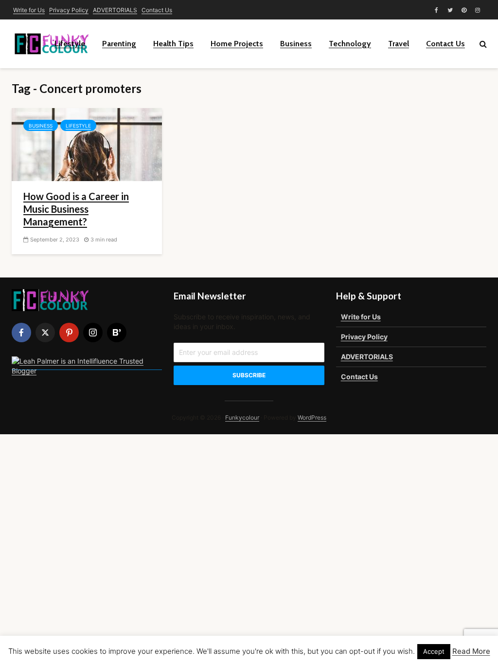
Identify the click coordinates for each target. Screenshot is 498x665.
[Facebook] (21, 332)
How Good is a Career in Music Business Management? (76, 208)
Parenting (119, 43)
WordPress (312, 417)
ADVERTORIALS (115, 10)
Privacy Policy (69, 10)
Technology (350, 43)
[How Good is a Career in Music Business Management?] (87, 143)
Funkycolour (242, 417)
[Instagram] (93, 332)
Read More (471, 651)
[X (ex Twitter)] (45, 332)
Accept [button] (434, 651)
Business (296, 43)
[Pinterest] (69, 332)
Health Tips (173, 43)
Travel (398, 43)
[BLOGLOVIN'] (116, 332)
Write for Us (29, 10)
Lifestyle (69, 43)
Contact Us (157, 10)
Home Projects (237, 43)
